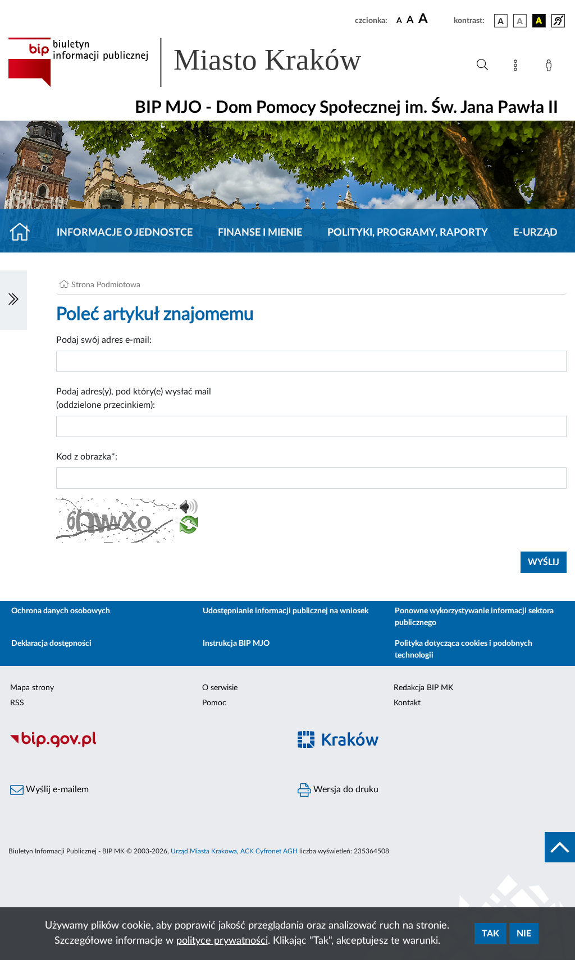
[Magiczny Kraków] (431, 746)
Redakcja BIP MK (423, 688)
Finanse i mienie (260, 233)
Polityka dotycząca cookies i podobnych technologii (463, 649)
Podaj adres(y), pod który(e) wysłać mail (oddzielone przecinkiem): (133, 398)
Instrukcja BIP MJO (236, 643)
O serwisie (220, 688)
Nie (524, 933)
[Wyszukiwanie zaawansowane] (482, 65)
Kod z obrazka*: (86, 456)
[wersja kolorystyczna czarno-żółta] (539, 20)
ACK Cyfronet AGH (269, 851)
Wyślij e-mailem (56, 789)
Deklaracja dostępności (51, 643)
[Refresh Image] (189, 526)
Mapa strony (32, 688)
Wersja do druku (344, 789)
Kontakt (407, 703)
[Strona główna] (24, 233)
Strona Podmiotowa (105, 285)
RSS (17, 703)
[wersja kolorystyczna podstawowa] (500, 20)
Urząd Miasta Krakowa (204, 851)
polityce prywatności (222, 941)
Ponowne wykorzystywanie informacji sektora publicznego (474, 617)
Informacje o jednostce (125, 233)
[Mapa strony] (517, 67)
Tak (490, 933)
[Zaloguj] (551, 67)
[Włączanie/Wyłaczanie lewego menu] (13, 300)
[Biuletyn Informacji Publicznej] (143, 746)
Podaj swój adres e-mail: (104, 340)
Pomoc (214, 703)
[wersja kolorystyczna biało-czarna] (520, 20)
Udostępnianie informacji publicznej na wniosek (285, 611)
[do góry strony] (560, 847)
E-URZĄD (535, 233)
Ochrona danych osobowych (60, 611)
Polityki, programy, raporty (407, 233)
